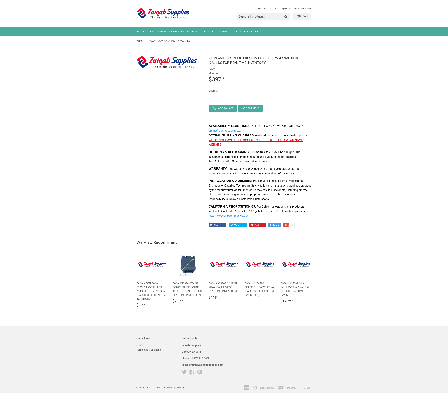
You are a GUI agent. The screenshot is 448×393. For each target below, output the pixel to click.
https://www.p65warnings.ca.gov (228, 215)
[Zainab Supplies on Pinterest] (199, 373)
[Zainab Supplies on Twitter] (184, 373)
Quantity (213, 90)
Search (140, 345)
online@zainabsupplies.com (226, 130)
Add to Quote (250, 108)
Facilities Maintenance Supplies (172, 31)
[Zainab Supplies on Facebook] (192, 373)
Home (140, 31)
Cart (305, 16)
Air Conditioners (215, 31)
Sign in (284, 8)
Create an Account (302, 8)
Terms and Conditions (148, 349)
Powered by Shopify (174, 387)
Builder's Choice (247, 31)
